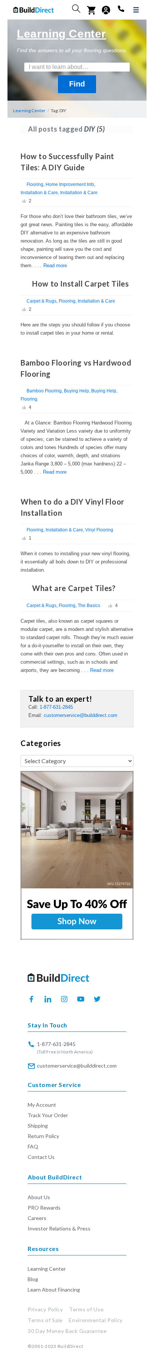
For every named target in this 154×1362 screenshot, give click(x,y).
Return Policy (43, 1136)
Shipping (38, 1125)
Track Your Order (48, 1115)
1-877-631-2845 (56, 707)
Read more (55, 265)
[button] (76, 8)
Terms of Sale (45, 1320)
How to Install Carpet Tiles (80, 283)
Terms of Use (86, 1309)
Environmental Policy (96, 1320)
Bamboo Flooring (44, 391)
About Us (39, 1197)
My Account (42, 1105)
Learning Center (29, 110)
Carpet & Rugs (41, 301)
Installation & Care (39, 192)
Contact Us (41, 1157)
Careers (37, 1218)
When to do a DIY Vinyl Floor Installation (72, 507)
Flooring (35, 184)
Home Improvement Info (70, 184)
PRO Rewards (44, 1207)
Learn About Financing (54, 1289)
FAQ (33, 1146)
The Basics (89, 605)
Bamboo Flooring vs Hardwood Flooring (76, 368)
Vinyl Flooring (99, 530)
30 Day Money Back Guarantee (67, 1331)
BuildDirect (70, 1346)
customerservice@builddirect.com (80, 715)
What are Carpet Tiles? (74, 588)
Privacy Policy (45, 1309)
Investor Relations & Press (59, 1228)
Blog (33, 1279)
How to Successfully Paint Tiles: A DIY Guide (67, 162)
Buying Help (76, 391)
